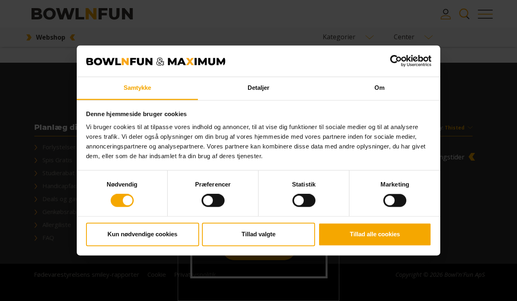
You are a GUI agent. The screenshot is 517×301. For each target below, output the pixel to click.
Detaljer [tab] (259, 87)
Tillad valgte (258, 234)
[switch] (213, 200)
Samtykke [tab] (137, 87)
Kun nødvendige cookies (142, 234)
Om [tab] (379, 87)
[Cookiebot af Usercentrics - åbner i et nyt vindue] (396, 61)
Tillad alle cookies (375, 234)
